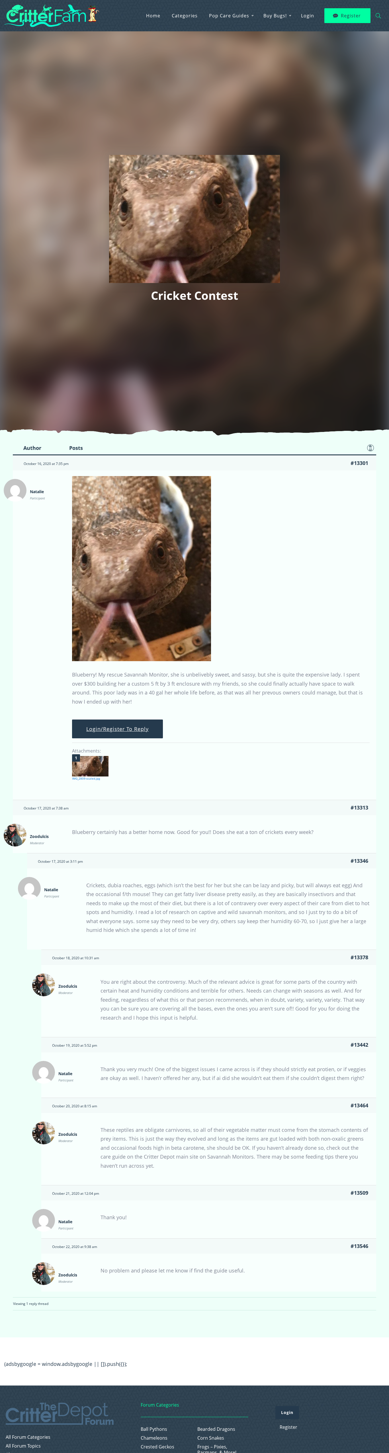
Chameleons (154, 1438)
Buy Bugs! (275, 16)
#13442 (359, 1044)
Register (351, 16)
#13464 (359, 1105)
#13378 (359, 957)
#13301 (359, 463)
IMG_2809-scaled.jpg (86, 778)
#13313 (359, 807)
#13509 (359, 1192)
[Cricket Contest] (141, 659)
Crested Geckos (157, 1447)
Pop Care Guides (229, 16)
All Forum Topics (23, 1446)
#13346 (359, 860)
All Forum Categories (28, 1437)
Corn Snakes (210, 1438)
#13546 (359, 1246)
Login (307, 16)
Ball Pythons (154, 1429)
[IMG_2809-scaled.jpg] (90, 766)
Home (153, 16)
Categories (185, 16)
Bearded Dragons (216, 1429)
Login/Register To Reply (117, 729)
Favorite (370, 447)
